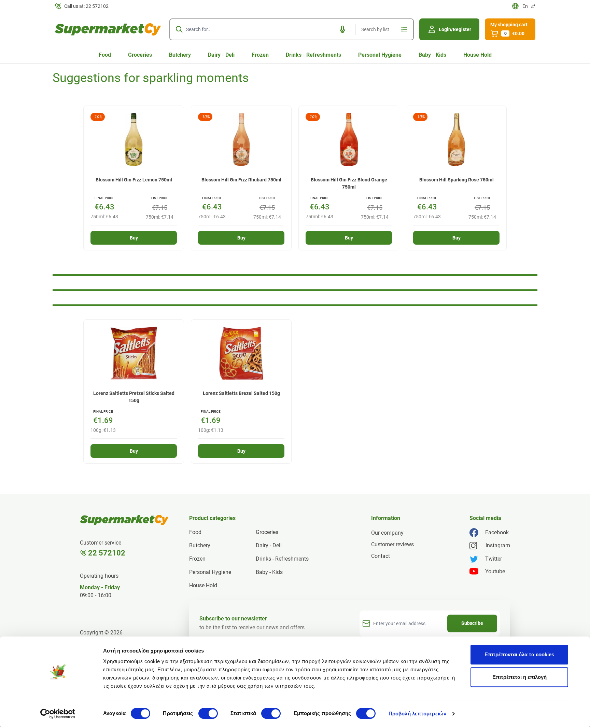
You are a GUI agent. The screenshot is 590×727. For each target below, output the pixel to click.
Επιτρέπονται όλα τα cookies (519, 654)
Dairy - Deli (221, 55)
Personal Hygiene (380, 55)
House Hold (477, 55)
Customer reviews (392, 544)
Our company (387, 533)
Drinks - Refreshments (313, 55)
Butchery (180, 55)
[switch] (208, 713)
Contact (380, 556)
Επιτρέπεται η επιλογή (519, 677)
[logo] (108, 29)
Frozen (260, 55)
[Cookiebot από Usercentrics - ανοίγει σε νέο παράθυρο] (58, 714)
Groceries (140, 55)
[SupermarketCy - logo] (124, 520)
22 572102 (106, 553)
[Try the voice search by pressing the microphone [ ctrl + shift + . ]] (342, 29)
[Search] (179, 29)
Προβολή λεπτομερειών (417, 713)
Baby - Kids (432, 55)
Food (105, 55)
